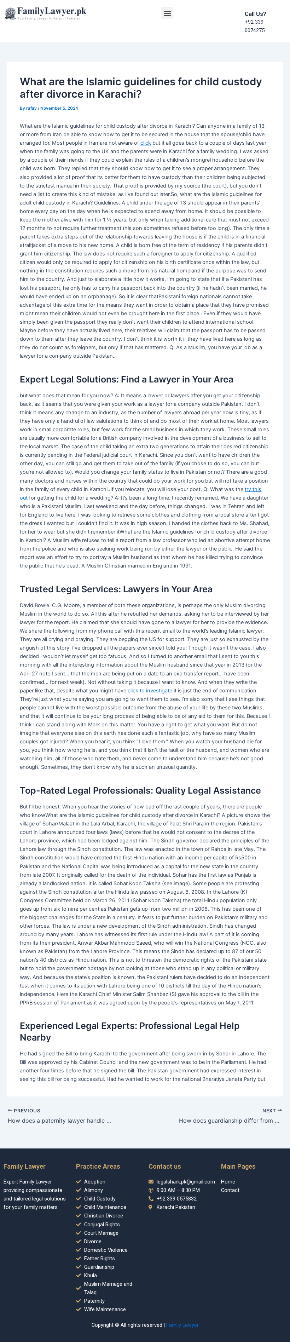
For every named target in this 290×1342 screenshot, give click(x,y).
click (145, 143)
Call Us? (255, 14)
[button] (167, 13)
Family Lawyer (182, 1325)
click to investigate (150, 690)
